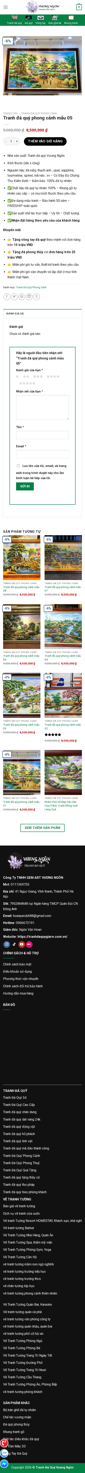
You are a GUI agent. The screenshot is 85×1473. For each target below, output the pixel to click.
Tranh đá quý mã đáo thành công (26, 1148)
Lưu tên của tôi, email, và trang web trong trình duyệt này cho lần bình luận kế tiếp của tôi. (41, 472)
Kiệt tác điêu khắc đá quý (21, 1439)
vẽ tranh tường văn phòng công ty (27, 1319)
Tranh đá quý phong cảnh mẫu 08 (21, 588)
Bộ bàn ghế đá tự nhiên (19, 1410)
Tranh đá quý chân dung (20, 1112)
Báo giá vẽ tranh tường (19, 1206)
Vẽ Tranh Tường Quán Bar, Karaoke (27, 1304)
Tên (20, 427)
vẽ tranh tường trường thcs (22, 1279)
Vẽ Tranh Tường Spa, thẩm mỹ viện (27, 1242)
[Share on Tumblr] (36, 296)
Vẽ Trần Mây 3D (14, 1446)
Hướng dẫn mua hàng (18, 993)
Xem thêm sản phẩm (42, 828)
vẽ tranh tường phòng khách (22, 1392)
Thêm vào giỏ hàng (45, 141)
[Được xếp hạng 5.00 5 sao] (53, 734)
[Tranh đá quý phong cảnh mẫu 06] (21, 626)
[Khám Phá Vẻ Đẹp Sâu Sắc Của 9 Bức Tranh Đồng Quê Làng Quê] (63, 772)
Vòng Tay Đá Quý (15, 1453)
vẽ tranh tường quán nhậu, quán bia (27, 1326)
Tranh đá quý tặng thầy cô (21, 1177)
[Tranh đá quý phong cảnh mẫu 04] (63, 626)
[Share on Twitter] (14, 296)
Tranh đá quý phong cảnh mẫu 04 (63, 657)
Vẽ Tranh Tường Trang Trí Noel (24, 1370)
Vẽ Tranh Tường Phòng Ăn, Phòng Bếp (30, 1384)
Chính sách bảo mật (17, 964)
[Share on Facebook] (7, 296)
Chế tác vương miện (17, 1417)
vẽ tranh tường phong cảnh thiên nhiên (30, 1293)
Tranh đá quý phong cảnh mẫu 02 (63, 726)
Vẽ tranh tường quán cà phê (22, 1312)
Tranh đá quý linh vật (17, 1141)
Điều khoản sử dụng (17, 971)
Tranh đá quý (14, 23)
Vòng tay (40, 23)
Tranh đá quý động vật (19, 1127)
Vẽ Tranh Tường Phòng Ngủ (22, 1341)
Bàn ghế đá (54, 23)
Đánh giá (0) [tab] (15, 313)
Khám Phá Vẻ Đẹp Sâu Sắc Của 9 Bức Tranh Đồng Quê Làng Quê (61, 805)
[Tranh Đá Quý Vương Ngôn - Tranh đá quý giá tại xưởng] (42, 7)
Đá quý (29, 23)
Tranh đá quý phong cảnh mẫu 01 (21, 803)
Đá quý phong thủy (16, 1424)
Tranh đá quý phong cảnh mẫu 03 (21, 726)
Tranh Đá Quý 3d (14, 1098)
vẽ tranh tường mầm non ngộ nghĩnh (28, 1264)
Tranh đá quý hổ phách (19, 1134)
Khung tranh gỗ (13, 1432)
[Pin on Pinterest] (21, 296)
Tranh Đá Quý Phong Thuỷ (21, 1163)
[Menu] (5, 7)
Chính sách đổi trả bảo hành (23, 986)
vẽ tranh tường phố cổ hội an (23, 1334)
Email (21, 446)
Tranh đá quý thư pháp (19, 1185)
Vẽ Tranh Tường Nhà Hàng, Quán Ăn (28, 1235)
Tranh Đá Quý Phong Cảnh (39, 113)
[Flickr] (29, 944)
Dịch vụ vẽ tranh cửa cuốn (21, 1213)
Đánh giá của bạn (29, 370)
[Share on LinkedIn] (29, 296)
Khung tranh (71, 23)
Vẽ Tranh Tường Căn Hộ (20, 1257)
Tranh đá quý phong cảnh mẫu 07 (63, 588)
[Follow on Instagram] (6, 944)
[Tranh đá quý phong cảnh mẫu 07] (63, 557)
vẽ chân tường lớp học (18, 1286)
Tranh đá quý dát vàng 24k (21, 1119)
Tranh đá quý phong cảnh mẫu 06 (21, 657)
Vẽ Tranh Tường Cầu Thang (22, 1377)
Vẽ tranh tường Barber (18, 1228)
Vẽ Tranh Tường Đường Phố (22, 1363)
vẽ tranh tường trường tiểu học (24, 1271)
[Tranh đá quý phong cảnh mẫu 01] (21, 772)
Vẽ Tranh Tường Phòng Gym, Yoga (27, 1250)
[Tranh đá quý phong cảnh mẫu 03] (21, 695)
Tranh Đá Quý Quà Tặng (19, 1170)
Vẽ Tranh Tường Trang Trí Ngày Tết (27, 1355)
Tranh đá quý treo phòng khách (25, 1192)
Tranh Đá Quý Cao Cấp (19, 1105)
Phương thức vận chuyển (20, 979)
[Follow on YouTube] (21, 944)
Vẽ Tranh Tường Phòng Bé (21, 1348)
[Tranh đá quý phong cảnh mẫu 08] (21, 557)
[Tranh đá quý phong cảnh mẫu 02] (63, 695)
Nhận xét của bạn (29, 391)
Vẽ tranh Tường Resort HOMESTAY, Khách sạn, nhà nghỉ (42, 1221)
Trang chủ (10, 113)
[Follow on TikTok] (14, 944)
